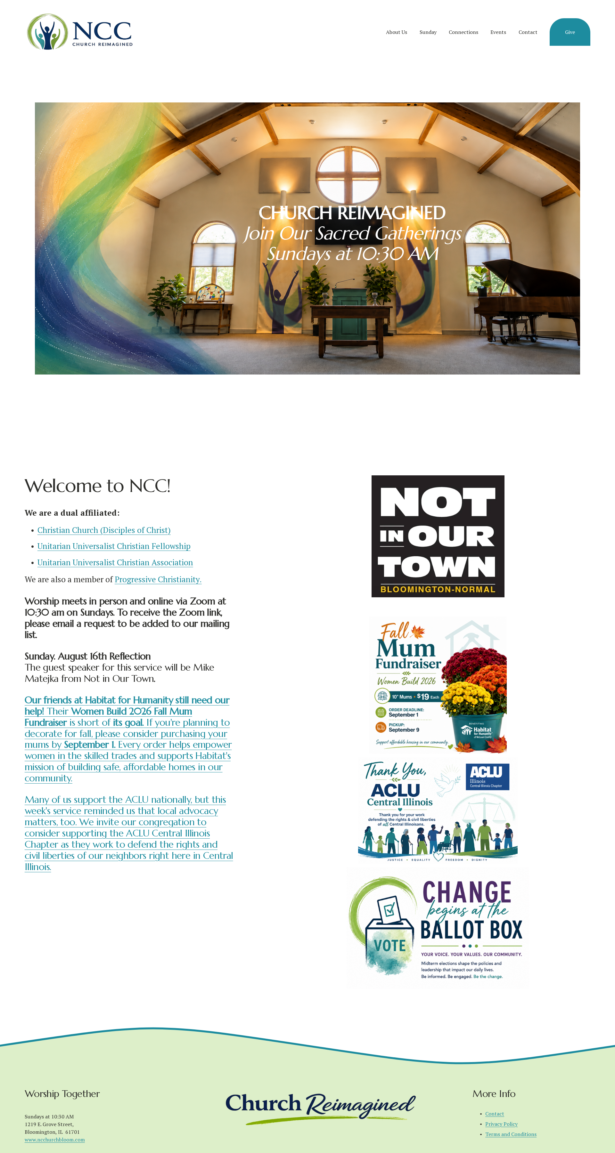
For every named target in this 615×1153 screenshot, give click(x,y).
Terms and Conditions (511, 1134)
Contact (528, 32)
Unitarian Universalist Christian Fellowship (114, 546)
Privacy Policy (501, 1123)
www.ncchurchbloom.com (55, 1139)
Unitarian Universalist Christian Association (115, 562)
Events (498, 32)
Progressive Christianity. (158, 579)
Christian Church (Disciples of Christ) (104, 530)
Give (570, 32)
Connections (463, 32)
